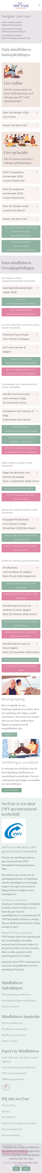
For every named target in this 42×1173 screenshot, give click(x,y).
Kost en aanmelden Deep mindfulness (21, 497)
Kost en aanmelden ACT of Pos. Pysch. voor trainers (21, 372)
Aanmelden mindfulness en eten (21, 668)
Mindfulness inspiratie (14, 1034)
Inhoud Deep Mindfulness (18, 489)
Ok (16, 1169)
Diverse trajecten (10, 1006)
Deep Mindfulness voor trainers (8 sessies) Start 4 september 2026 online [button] (21, 477)
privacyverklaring (13, 1162)
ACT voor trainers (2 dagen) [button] (14, 349)
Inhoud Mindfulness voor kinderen (21, 586)
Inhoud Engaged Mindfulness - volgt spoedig (21, 538)
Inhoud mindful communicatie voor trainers (21, 429)
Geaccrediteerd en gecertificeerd (18, 1067)
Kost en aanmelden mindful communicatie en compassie (21, 450)
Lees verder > (11, 790)
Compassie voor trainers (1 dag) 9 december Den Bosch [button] (18, 415)
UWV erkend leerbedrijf (14, 1073)
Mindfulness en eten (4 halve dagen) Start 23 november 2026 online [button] (21, 648)
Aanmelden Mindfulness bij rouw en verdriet (21, 634)
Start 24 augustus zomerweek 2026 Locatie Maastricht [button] (14, 193)
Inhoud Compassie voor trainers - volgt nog (21, 440)
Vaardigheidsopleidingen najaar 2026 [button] (18, 290)
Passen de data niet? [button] (15, 125)
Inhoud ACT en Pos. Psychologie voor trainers (21, 361)
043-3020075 (9, 1117)
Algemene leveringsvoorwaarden (19, 1123)
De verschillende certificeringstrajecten (16, 36)
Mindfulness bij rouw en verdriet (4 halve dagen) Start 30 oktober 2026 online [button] (20, 610)
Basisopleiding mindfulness (16, 994)
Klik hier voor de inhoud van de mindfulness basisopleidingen (21, 231)
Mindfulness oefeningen (14, 1028)
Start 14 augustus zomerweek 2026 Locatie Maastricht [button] (14, 176)
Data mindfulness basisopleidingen (12, 23)
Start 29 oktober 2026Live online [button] (15, 114)
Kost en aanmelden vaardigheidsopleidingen (21, 312)
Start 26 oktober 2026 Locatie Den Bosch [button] (15, 208)
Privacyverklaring (11, 1135)
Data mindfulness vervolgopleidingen (14, 30)
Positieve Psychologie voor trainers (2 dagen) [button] (16, 336)
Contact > (9, 735)
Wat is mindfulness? (12, 1022)
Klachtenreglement (12, 1129)
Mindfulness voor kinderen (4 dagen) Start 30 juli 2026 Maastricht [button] (19, 572)
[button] (39, 5)
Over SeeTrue (9, 1105)
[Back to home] (21, 5)
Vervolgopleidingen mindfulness (19, 1000)
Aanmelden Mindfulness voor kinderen (21, 596)
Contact (6, 1111)
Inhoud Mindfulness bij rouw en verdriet (21, 624)
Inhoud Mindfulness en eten (20, 660)
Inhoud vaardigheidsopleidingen (21, 302)
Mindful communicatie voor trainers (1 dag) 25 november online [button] (16, 398)
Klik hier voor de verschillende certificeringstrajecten (21, 246)
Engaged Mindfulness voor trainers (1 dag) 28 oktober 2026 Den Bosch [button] (19, 524)
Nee (26, 1169)
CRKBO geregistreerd (13, 1079)
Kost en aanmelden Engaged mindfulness (21, 548)
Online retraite (9, 1040)
